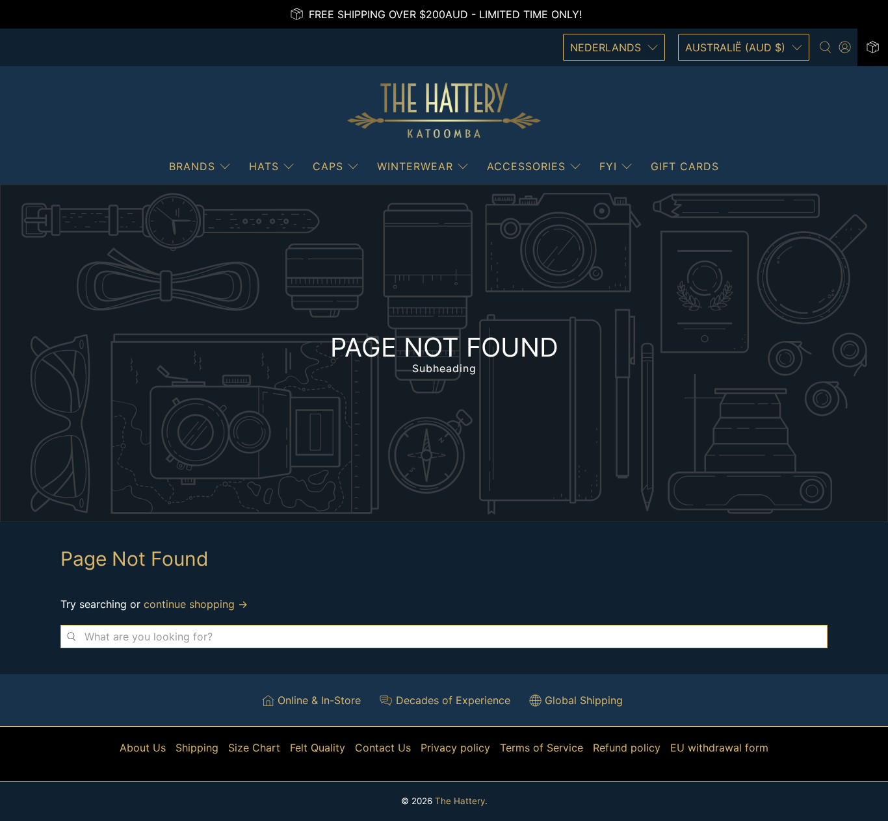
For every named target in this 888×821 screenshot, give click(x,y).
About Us (143, 747)
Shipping (197, 747)
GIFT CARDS (685, 166)
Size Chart (254, 747)
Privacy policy (455, 747)
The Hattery (460, 801)
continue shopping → (196, 604)
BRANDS (192, 166)
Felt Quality (317, 747)
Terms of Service (541, 747)
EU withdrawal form (719, 747)
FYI (608, 166)
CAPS (328, 166)
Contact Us (383, 747)
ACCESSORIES (526, 166)
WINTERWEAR (415, 166)
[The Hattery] (444, 110)
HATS (264, 166)
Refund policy (626, 747)
